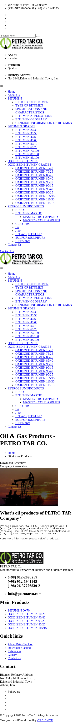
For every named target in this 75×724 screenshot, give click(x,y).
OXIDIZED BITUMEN (23, 161)
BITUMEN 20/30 (26, 129)
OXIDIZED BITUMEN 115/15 (34, 202)
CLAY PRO (23, 223)
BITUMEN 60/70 (26, 147)
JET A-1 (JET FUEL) (28, 234)
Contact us (14, 658)
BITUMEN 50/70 (26, 143)
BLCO (19, 209)
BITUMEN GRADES (21, 126)
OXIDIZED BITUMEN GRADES (29, 164)
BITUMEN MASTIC (28, 213)
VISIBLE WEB (45, 720)
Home (11, 91)
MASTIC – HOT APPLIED (40, 216)
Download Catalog (19, 647)
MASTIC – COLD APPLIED (41, 220)
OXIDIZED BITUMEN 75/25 (34, 171)
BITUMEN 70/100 (27, 150)
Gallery (12, 654)
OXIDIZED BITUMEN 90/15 (34, 185)
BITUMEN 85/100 (27, 157)
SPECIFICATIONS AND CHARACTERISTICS (31, 110)
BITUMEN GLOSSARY (31, 119)
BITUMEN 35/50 (26, 133)
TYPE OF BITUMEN (29, 105)
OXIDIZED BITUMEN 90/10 (34, 182)
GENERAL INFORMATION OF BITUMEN (43, 122)
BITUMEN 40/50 (26, 136)
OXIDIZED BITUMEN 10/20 (34, 168)
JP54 (18, 230)
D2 (17, 227)
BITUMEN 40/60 (26, 140)
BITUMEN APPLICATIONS (33, 116)
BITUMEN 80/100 (27, 154)
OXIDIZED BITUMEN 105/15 (35, 196)
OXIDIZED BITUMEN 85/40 (34, 178)
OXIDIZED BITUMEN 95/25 (34, 192)
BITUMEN (15, 98)
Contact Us (14, 244)
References (14, 651)
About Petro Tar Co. (20, 644)
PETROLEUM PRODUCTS (26, 206)
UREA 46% (22, 241)
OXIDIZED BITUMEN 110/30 (34, 199)
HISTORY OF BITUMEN (31, 102)
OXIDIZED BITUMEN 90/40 (34, 189)
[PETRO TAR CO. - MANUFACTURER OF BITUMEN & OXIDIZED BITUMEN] (21, 48)
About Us (14, 95)
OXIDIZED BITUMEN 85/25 (34, 175)
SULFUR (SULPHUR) (30, 237)
